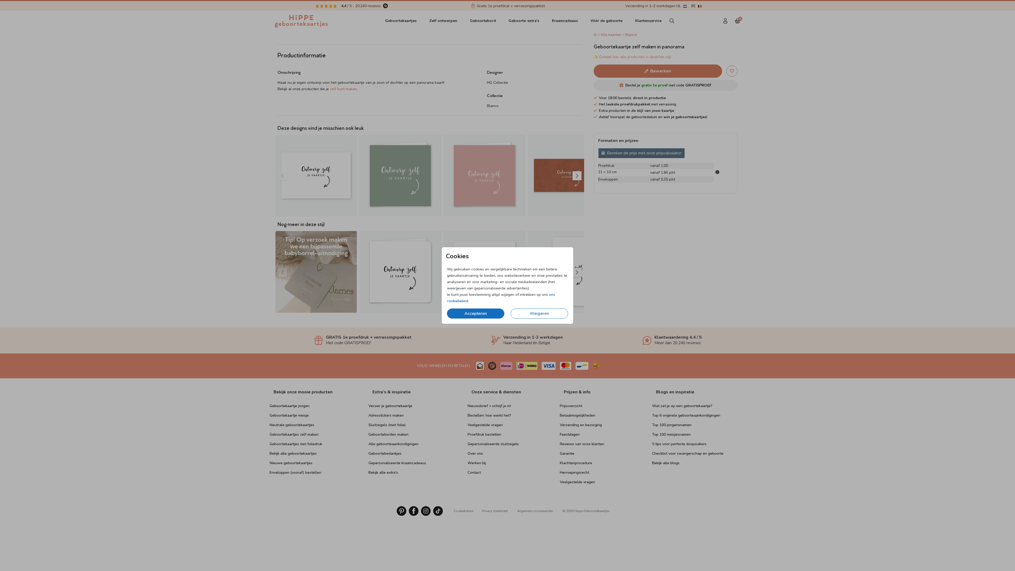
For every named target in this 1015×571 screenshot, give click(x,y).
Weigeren (539, 313)
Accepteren (475, 313)
